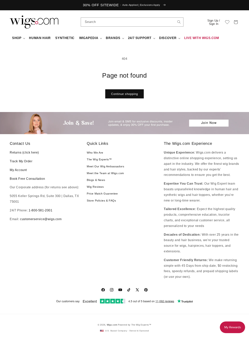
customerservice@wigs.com (40, 219)
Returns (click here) (24, 152)
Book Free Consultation (27, 178)
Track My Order (21, 161)
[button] (235, 22)
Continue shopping (124, 94)
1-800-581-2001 (40, 210)
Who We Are (95, 152)
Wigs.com (112, 325)
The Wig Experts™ (99, 159)
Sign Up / (213, 22)
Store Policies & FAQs (101, 200)
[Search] (179, 22)
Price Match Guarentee (102, 193)
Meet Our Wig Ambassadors (105, 166)
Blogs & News (96, 180)
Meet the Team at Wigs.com (105, 173)
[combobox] (179, 22)
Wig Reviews (95, 186)
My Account (18, 170)
